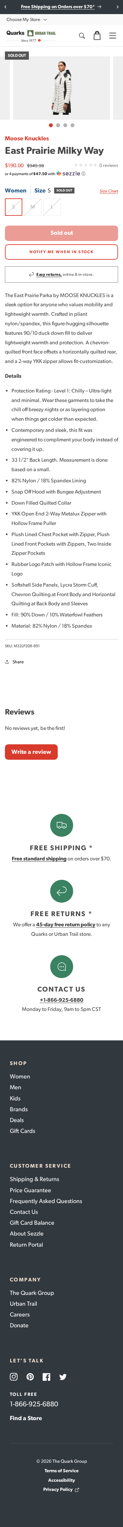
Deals (17, 1120)
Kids (15, 1098)
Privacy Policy (58, 1489)
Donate (19, 1325)
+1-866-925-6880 (61, 1000)
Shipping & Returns (34, 1179)
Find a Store (26, 1418)
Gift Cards (22, 1131)
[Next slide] (117, 6)
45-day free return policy (65, 924)
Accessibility (61, 1480)
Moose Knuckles (27, 138)
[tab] (51, 125)
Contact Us (24, 1212)
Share (18, 662)
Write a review (31, 751)
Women (20, 1076)
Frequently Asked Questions (46, 1201)
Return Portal (26, 1244)
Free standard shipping (39, 858)
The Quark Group (32, 1292)
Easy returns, (49, 274)
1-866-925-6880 (34, 1404)
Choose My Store (23, 19)
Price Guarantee (30, 1190)
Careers (20, 1314)
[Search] (81, 36)
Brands (19, 1109)
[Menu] (112, 36)
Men (15, 1087)
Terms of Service (62, 1471)
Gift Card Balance (32, 1222)
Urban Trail (23, 1303)
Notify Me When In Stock (62, 252)
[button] (97, 36)
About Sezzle (27, 1233)
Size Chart (109, 191)
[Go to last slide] (5, 6)
